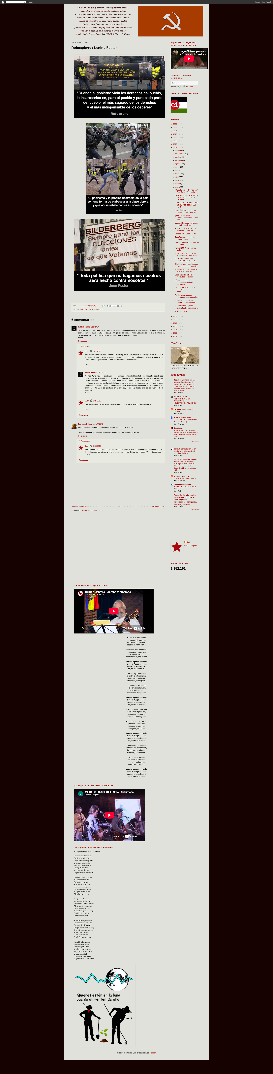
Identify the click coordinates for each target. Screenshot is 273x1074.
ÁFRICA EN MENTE (181, 476)
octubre (178, 157)
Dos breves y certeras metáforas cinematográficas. (187, 296)
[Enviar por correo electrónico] (108, 306)
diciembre (179, 150)
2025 (175, 128)
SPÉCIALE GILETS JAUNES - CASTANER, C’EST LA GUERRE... (186, 197)
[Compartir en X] (114, 306)
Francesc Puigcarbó (86, 424)
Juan (87, 351)
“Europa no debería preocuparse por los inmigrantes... (184, 282)
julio (177, 167)
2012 (175, 336)
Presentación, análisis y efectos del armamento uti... (186, 302)
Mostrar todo (195, 442)
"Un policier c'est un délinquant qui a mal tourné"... (187, 244)
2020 (175, 144)
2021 (175, 141)
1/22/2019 (95, 327)
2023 (175, 134)
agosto (178, 164)
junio (177, 170)
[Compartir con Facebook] (117, 306)
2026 (175, 124)
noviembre (179, 154)
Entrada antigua (158, 506)
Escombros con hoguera (184, 409)
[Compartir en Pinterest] (120, 306)
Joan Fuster (84, 309)
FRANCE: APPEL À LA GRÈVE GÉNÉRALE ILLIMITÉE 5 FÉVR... (187, 205)
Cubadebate (178, 428)
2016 (175, 323)
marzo (177, 180)
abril (177, 177)
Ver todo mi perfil (190, 546)
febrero (178, 184)
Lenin (91, 309)
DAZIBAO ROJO (180, 397)
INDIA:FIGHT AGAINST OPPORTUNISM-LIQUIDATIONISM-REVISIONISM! (185, 401)
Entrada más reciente (80, 506)
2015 (175, 326)
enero (177, 187)
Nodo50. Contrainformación (185, 449)
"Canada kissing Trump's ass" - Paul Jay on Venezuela (187, 191)
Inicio (120, 506)
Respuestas (85, 346)
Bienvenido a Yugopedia (182, 504)
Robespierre (98, 309)
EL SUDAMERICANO (182, 418)
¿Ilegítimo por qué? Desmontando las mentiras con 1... (186, 218)
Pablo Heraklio (84, 327)
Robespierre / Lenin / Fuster (185, 234)
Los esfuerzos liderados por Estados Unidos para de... (186, 211)
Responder (82, 341)
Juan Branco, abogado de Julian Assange (185, 238)
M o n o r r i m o (181, 311)
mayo (177, 174)
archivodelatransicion (182, 485)
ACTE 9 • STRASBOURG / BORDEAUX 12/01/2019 (185, 260)
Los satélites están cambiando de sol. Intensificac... (186, 224)
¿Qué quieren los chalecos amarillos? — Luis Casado (186, 254)
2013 (175, 333)
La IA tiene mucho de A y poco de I (185, 478)
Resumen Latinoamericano (185, 380)
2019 (175, 148)
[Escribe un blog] (111, 306)
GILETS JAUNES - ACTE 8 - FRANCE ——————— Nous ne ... (186, 290)
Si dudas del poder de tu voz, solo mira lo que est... (186, 270)
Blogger (152, 1053)
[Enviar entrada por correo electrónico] (103, 306)
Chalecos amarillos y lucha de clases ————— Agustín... (186, 265)
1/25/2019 (102, 372)
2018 (175, 316)
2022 (175, 138)
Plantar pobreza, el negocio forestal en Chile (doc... (185, 229)
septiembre (179, 160)
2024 (175, 131)
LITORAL (177, 411)
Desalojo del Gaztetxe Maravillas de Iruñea (184, 276)
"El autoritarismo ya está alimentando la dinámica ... (186, 307)
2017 (175, 320)
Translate (189, 87)
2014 (175, 330)
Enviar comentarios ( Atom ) (93, 511)
